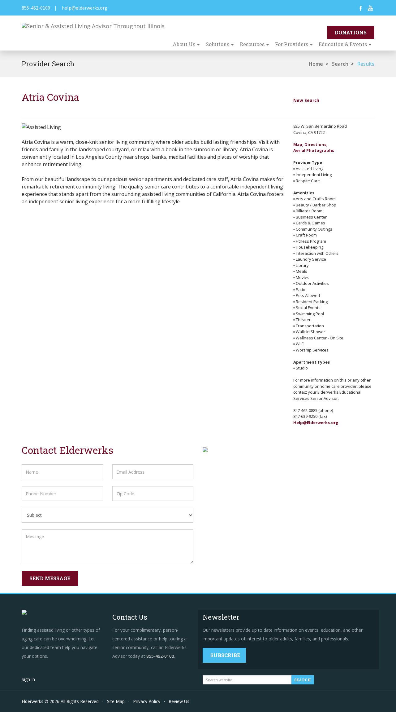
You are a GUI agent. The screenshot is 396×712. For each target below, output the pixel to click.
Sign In (28, 679)
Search (340, 63)
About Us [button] (184, 44)
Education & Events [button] (343, 44)
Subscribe (225, 655)
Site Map (116, 701)
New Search (306, 100)
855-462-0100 (36, 8)
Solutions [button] (218, 44)
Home (316, 63)
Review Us (179, 701)
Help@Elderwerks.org (315, 422)
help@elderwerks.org (84, 8)
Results (365, 63)
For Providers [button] (292, 44)
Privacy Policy (146, 701)
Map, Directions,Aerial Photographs (313, 147)
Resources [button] (253, 44)
